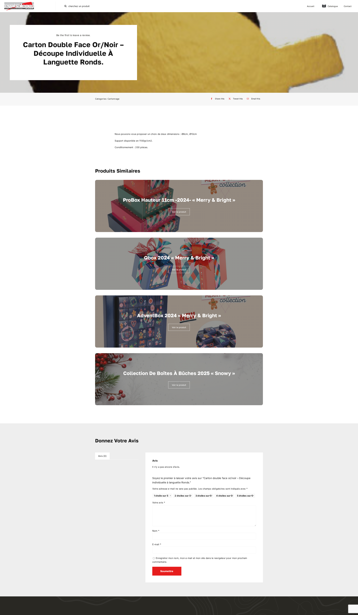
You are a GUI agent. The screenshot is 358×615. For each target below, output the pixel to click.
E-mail (156, 544)
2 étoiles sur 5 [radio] (183, 495)
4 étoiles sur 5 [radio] (224, 495)
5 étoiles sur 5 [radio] (245, 495)
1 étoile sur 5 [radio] (161, 495)
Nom (155, 530)
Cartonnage (113, 98)
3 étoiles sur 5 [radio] (204, 495)
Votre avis (158, 502)
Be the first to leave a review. (73, 35)
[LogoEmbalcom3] (19, 2)
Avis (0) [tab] (102, 456)
